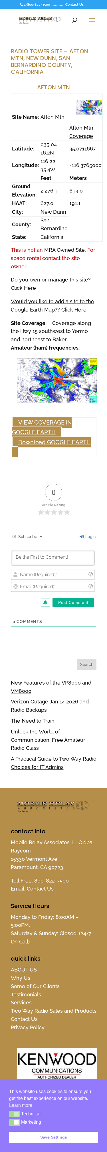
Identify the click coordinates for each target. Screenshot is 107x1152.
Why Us (20, 978)
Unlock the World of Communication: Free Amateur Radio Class (48, 740)
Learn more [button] (20, 1105)
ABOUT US (24, 970)
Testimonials (26, 995)
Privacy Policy (28, 1027)
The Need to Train (32, 721)
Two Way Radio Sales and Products (53, 1011)
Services (21, 1003)
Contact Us (74, 5)
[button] (14, 1114)
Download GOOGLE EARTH (54, 442)
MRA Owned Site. (65, 250)
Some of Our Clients (35, 986)
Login (90, 536)
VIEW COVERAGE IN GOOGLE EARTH (42, 427)
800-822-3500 (51, 881)
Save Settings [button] (53, 1137)
